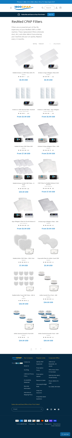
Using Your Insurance (39, 391)
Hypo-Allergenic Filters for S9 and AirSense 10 (23, 221)
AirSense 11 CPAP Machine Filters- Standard (23, 109)
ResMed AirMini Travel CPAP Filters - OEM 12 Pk (23, 296)
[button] (11, 8)
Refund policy (40, 424)
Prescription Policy (39, 369)
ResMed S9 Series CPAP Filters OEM (24, 146)
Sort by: (35, 44)
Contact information (55, 425)
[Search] (53, 8)
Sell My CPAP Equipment (39, 363)
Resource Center (41, 380)
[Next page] (41, 349)
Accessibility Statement (27, 381)
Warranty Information (27, 387)
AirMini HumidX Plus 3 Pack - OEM (48, 295)
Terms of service (56, 424)
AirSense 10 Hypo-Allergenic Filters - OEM (48, 146)
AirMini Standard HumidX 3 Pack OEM (23, 333)
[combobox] (50, 8)
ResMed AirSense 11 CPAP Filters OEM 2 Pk (24, 73)
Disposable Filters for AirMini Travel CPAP (48, 258)
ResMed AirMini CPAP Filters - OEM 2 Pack (23, 258)
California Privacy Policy (29, 375)
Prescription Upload (39, 375)
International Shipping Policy (28, 393)
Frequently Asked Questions (41, 398)
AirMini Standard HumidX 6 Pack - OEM (48, 333)
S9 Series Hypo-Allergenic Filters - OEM (48, 221)
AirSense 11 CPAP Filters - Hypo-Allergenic (48, 109)
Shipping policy (48, 424)
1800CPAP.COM (23, 424)
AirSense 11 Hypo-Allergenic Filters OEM (48, 73)
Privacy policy (32, 424)
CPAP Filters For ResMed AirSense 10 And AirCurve (48, 183)
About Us (26, 366)
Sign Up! (51, 14)
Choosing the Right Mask (41, 385)
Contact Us (27, 362)
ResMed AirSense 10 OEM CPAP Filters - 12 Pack (23, 184)
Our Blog (26, 370)
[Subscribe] (41, 409)
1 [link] (31, 349)
